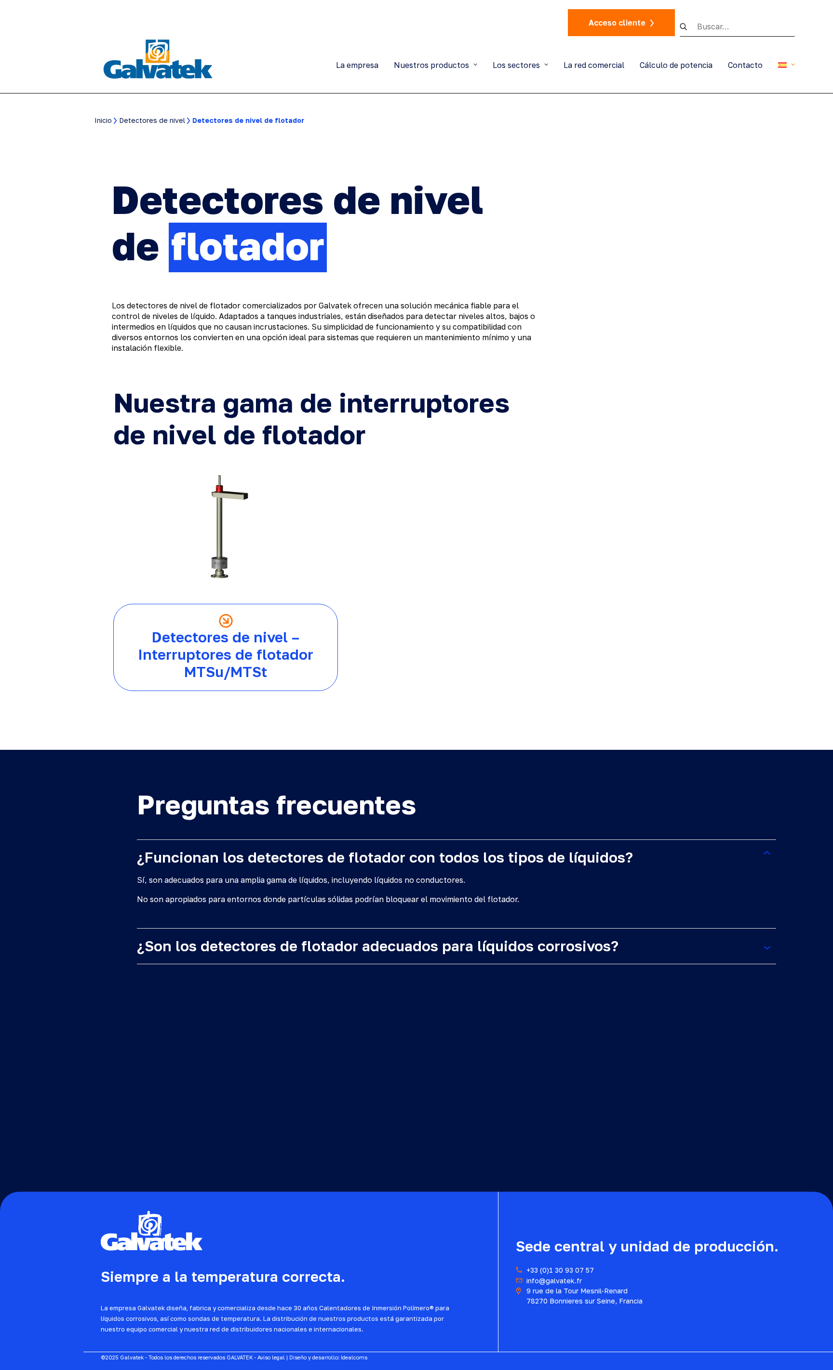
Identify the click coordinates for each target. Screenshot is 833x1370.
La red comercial (594, 65)
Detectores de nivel (152, 120)
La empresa (357, 65)
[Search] (737, 27)
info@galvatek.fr (554, 1281)
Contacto (745, 65)
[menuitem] (360, 65)
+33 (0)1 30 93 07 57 (560, 1270)
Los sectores (516, 65)
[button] (688, 26)
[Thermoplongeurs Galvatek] (158, 58)
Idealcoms (354, 1357)
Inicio (103, 120)
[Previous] (768, 458)
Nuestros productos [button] (431, 65)
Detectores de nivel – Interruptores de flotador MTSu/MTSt (225, 654)
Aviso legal (271, 1357)
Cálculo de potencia (676, 65)
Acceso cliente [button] (617, 22)
